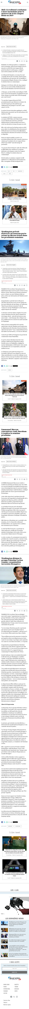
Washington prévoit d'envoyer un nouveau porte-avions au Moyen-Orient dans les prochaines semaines (14, 234)
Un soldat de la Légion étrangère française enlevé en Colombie (17, 940)
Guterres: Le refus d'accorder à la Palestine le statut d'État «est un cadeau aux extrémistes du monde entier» (14, 851)
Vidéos (16, 991)
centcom (9, 370)
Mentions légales (7, 1004)
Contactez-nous (7, 1000)
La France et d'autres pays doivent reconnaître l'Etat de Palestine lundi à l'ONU (14, 874)
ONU (13, 171)
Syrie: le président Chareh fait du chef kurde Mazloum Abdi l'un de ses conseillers (18, 955)
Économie (6, 991)
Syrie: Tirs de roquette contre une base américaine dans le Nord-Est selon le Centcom (14, 395)
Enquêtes (17, 984)
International (7, 989)
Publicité (5, 1002)
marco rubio (10, 826)
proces (10, 173)
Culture (5, 993)
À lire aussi (14, 179)
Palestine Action (18, 826)
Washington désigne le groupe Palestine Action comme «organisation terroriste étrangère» (12, 561)
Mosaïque (17, 989)
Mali (9, 171)
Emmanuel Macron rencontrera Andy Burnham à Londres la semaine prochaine (14, 432)
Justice (4, 173)
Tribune (16, 987)
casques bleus (20, 171)
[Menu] (1, 2)
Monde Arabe (6, 984)
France (5, 987)
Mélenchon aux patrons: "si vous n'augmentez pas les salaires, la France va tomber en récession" (17, 930)
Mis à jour (24, 184)
